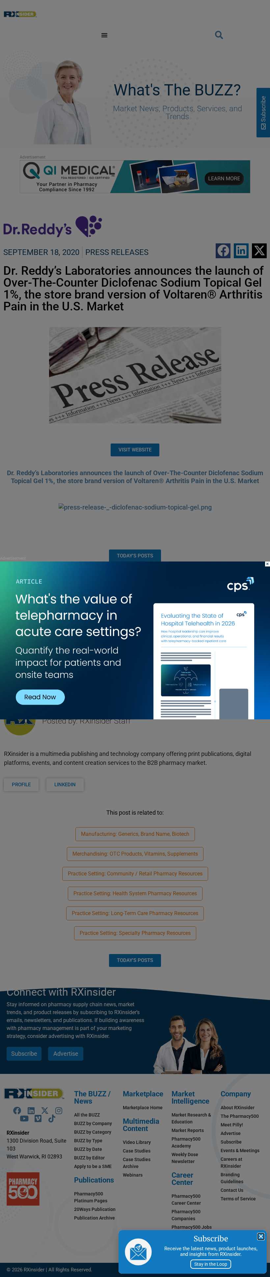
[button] (261, 1236)
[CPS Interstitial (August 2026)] (135, 717)
